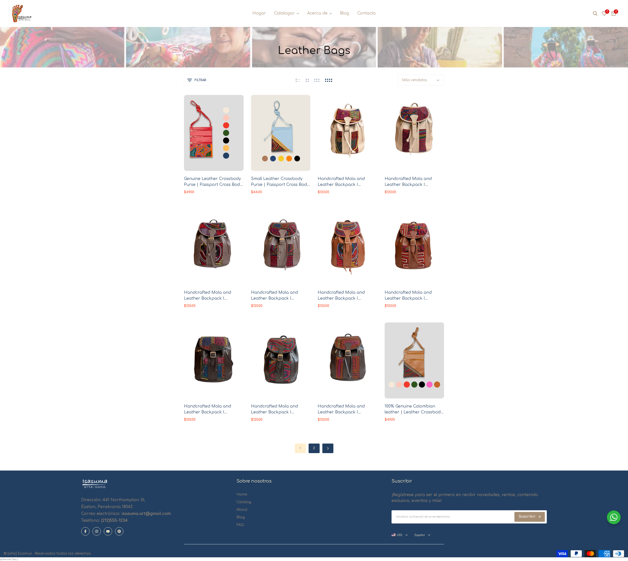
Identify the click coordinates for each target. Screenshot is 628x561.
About (242, 509)
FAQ (240, 525)
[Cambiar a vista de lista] (297, 80)
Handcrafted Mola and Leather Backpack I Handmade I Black (207, 409)
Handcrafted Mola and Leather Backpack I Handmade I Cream (341, 182)
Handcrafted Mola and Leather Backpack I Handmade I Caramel (341, 295)
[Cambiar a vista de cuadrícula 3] (317, 80)
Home (241, 494)
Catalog (243, 502)
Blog (240, 517)
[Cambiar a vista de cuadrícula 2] (307, 80)
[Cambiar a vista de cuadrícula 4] (329, 80)
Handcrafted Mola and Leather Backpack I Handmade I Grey (207, 295)
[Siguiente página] (327, 448)
